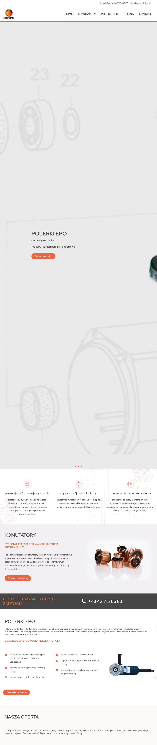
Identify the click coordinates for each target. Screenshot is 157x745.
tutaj (16, 569)
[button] (75, 466)
